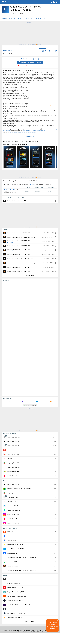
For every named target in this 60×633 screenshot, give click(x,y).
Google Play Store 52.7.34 (13, 454)
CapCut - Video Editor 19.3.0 (13, 467)
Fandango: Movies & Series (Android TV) (16, 200)
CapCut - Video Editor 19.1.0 (13, 441)
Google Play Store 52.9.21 (13, 493)
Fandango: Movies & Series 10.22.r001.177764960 (18, 267)
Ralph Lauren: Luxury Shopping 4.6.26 (16, 613)
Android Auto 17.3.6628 (12, 497)
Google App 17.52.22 (12, 561)
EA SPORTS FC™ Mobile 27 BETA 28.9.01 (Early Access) (20, 488)
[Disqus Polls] (30, 300)
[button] (43, 51)
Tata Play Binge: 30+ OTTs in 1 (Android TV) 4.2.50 (19, 604)
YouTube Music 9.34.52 (12, 518)
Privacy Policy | (18, 630)
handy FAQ (31, 184)
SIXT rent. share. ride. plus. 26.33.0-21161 (16, 596)
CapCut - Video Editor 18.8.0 (13, 437)
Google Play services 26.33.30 (14, 510)
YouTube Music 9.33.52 (12, 475)
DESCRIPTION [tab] (13, 47)
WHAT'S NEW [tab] (6, 47)
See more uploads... (30, 275)
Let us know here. (33, 629)
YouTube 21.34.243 (11, 501)
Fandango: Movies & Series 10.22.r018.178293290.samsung (21, 245)
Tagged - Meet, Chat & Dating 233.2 (15, 591)
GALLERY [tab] (20, 47)
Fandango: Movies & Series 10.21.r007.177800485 (18, 249)
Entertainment (7, 50)
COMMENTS (42, 47)
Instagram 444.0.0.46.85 (13, 514)
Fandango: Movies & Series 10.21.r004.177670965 (18, 271)
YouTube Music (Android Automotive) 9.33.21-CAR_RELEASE (21, 570)
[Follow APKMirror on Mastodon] (23, 402)
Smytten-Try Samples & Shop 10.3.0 (15, 600)
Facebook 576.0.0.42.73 (12, 553)
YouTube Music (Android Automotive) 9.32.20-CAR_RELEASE (21, 557)
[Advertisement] (30, 33)
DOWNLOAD (27, 47)
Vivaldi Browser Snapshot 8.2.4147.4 (15, 579)
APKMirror (7, 2)
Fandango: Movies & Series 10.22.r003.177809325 (18, 254)
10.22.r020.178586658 (21, 144)
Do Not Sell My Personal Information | (31, 630)
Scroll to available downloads (31, 62)
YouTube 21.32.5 (11, 458)
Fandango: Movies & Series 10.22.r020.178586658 (18, 233)
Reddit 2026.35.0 (11, 531)
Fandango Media (18, 13)
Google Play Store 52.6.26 (13, 463)
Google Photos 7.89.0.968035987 (15, 544)
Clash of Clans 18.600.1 (12, 566)
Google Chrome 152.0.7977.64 (14, 540)
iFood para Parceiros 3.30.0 (13, 583)
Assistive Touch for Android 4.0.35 (15, 609)
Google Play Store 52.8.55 (13, 471)
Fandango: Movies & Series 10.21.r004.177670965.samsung (21, 263)
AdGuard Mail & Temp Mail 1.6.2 (14, 617)
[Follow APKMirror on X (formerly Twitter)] (9, 402)
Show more (29, 136)
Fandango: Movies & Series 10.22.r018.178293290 (18, 240)
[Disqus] (30, 338)
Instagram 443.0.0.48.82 (13, 523)
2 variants (11, 242)
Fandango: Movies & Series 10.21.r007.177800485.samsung (21, 258)
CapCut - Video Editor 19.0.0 (13, 445)
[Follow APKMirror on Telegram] (37, 402)
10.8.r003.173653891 (10, 189)
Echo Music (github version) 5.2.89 (15, 450)
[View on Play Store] (49, 51)
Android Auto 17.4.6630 (12, 506)
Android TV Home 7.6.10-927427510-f (16, 548)
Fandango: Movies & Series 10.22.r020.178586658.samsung (21, 237)
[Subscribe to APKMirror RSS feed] (51, 402)
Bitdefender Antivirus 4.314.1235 (15, 587)
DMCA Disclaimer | (44, 630)
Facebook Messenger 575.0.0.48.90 (15, 536)
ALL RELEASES (35, 47)
